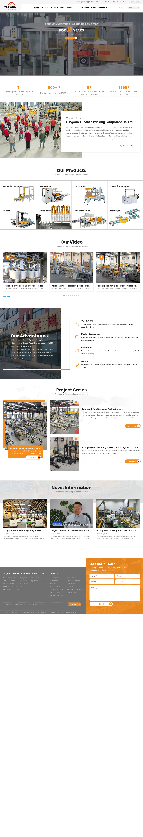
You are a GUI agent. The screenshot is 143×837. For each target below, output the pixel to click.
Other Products (72, 592)
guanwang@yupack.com (89, 2)
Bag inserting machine (74, 589)
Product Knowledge (56, 595)
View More (17, 195)
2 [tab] (66, 295)
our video (72, 242)
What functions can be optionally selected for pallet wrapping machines (29, 604)
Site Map (5, 612)
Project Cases (66, 8)
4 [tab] (70, 295)
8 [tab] (78, 295)
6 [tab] (74, 295)
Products (54, 8)
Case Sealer (54, 581)
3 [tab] (68, 295)
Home (36, 8)
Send (101, 604)
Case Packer (71, 584)
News (93, 8)
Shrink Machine (55, 587)
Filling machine (55, 592)
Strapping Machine (73, 581)
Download (85, 8)
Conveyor (70, 587)
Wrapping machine (56, 578)
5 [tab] (72, 295)
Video (76, 8)
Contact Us (102, 8)
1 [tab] (63, 295)
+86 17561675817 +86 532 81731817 (115, 2)
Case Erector (71, 578)
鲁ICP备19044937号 (57, 612)
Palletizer (53, 584)
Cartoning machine (56, 589)
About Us (44, 8)
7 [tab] (76, 295)
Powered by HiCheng (71, 612)
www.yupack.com (13, 589)
